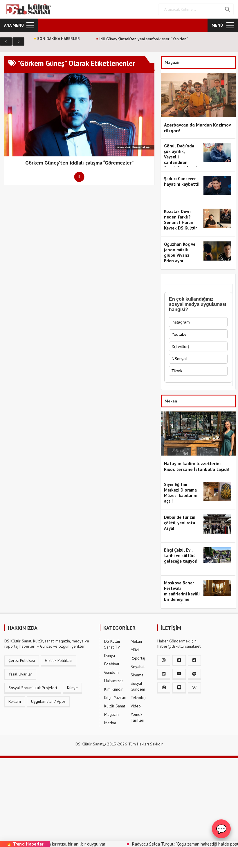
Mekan (136, 641)
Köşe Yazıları (115, 697)
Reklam (14, 701)
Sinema (137, 675)
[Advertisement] (119, 798)
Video (136, 706)
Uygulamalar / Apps (48, 701)
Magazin (111, 714)
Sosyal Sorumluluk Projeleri (32, 687)
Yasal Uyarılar (20, 674)
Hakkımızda (114, 680)
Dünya (109, 655)
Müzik (135, 649)
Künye (72, 687)
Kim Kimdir (113, 689)
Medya (110, 722)
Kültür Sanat (114, 706)
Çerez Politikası (21, 660)
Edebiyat (111, 664)
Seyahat (138, 666)
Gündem (111, 672)
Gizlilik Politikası (58, 660)
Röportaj (138, 658)
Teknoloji (138, 697)
